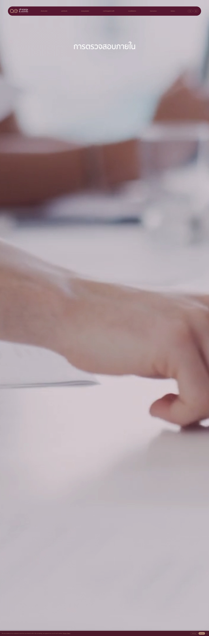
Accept (202, 633)
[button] (132, 11)
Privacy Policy (66, 633)
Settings (194, 633)
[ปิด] (207, 633)
